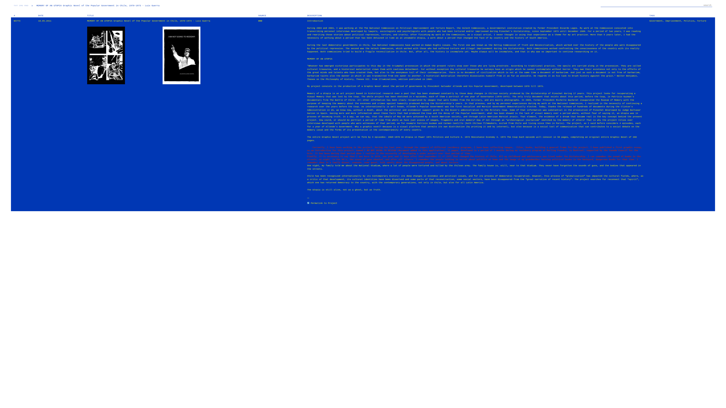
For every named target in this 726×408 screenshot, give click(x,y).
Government (656, 21)
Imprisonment (673, 21)
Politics (689, 21)
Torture (701, 21)
